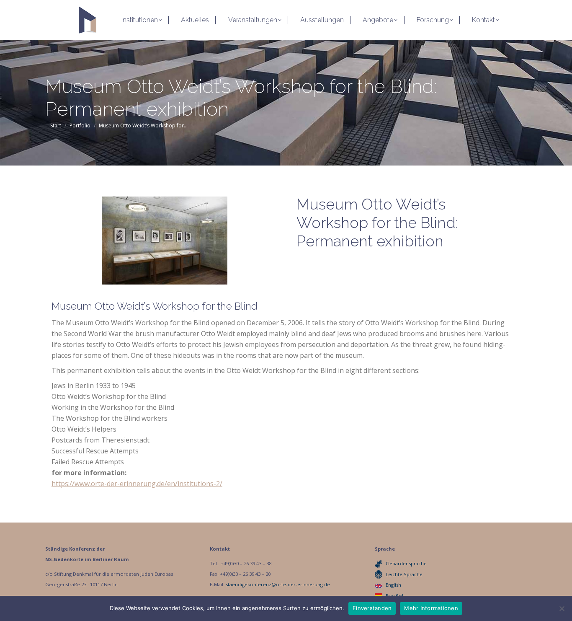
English (393, 585)
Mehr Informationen (431, 608)
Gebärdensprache (406, 563)
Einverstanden (372, 608)
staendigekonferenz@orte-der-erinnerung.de (278, 584)
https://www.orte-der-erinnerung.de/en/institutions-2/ (137, 483)
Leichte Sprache (404, 574)
